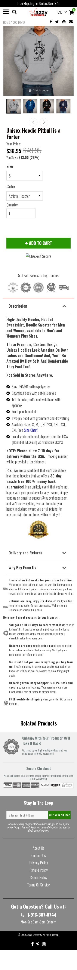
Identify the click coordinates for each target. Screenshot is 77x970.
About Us (38, 848)
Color (10, 186)
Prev (33, 122)
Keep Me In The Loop (59, 815)
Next (44, 122)
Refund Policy (39, 870)
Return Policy (38, 877)
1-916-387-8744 (41, 915)
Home (6, 22)
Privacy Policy (38, 862)
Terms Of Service (38, 885)
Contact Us (38, 855)
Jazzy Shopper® (34, 934)
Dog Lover (19, 22)
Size (9, 166)
